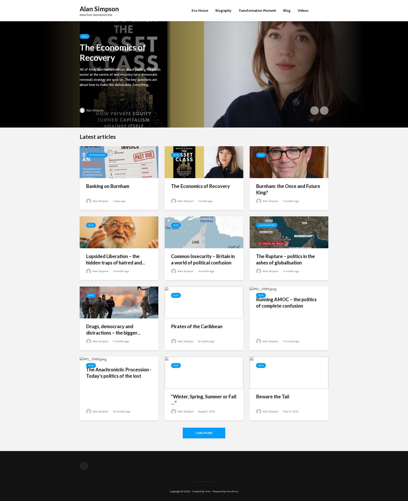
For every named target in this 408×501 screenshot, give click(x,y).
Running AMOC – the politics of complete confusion (286, 303)
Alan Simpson (99, 9)
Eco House (200, 11)
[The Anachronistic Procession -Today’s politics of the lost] (93, 359)
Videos (303, 11)
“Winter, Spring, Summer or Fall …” (203, 400)
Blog (286, 11)
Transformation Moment (257, 11)
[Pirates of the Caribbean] (204, 302)
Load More (204, 433)
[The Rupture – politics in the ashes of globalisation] (289, 232)
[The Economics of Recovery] (204, 74)
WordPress (232, 491)
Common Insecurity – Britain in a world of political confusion (203, 259)
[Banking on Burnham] (119, 162)
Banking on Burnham (107, 186)
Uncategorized (96, 155)
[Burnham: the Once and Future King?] (289, 162)
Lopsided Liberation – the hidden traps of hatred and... (115, 259)
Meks (208, 491)
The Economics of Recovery (113, 52)
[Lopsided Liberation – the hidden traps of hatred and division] (119, 232)
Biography (223, 11)
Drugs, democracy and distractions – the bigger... (113, 330)
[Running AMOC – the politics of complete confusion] (263, 289)
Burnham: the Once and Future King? (288, 189)
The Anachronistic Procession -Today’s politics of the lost (118, 373)
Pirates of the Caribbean (196, 326)
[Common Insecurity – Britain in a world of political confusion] (204, 232)
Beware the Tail (272, 396)
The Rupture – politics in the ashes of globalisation (285, 259)
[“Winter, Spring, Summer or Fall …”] (204, 372)
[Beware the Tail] (289, 372)
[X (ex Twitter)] (84, 466)
